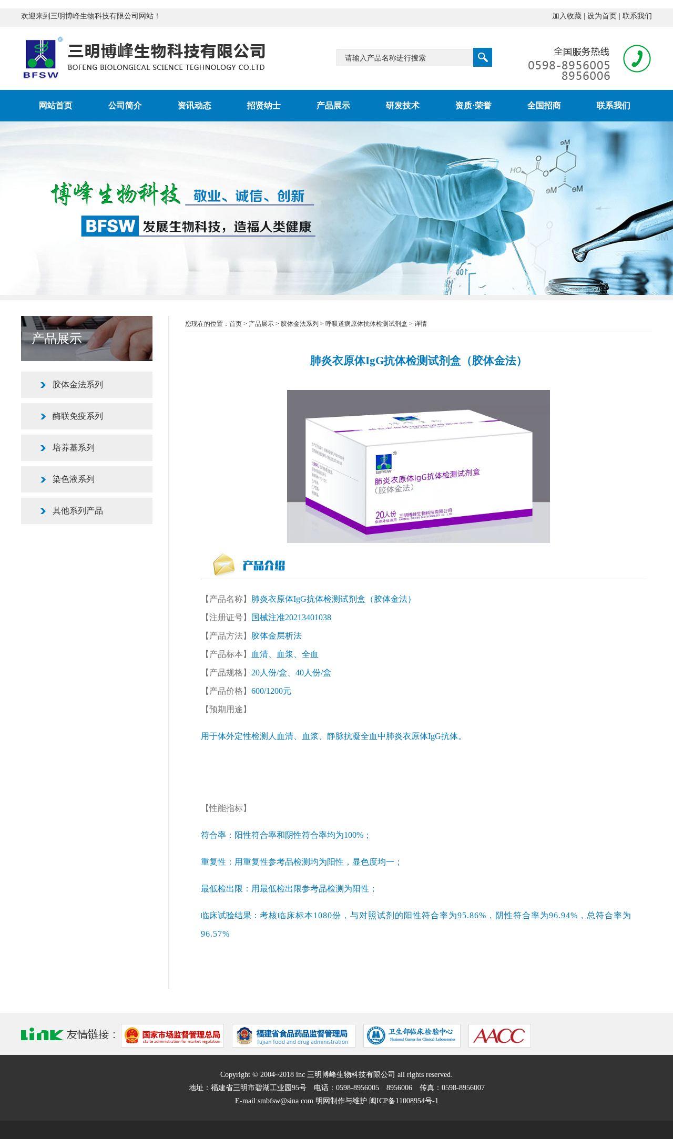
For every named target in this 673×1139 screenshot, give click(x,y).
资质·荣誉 (473, 105)
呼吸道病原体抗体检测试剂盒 (366, 323)
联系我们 (637, 16)
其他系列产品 (78, 510)
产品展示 (333, 105)
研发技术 (403, 105)
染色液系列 (74, 479)
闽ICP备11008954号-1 (404, 1101)
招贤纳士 (264, 105)
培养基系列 (74, 447)
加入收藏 (567, 16)
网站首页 (56, 105)
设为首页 (602, 16)
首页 (235, 323)
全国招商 (544, 105)
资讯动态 (194, 105)
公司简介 (125, 105)
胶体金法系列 (78, 384)
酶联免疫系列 (78, 416)
